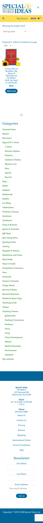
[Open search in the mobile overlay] (21, 115)
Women (8, 341)
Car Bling (6, 203)
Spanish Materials (10, 294)
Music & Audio (9, 263)
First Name (21, 463)
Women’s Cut (10, 164)
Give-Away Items (10, 237)
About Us (21, 415)
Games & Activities (10, 229)
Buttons (5, 198)
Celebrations (8, 207)
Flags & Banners (9, 224)
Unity (7, 333)
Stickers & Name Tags (12, 298)
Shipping (21, 435)
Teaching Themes (10, 311)
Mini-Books (7, 259)
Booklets (6, 190)
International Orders (21, 440)
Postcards (6, 276)
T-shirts (8, 146)
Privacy (21, 425)
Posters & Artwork (10, 281)
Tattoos (5, 307)
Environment (10, 350)
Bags (4, 181)
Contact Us (21, 420)
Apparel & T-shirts (10, 142)
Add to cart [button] (11, 91)
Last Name (21, 474)
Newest (5, 133)
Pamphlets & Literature (12, 268)
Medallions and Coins (12, 255)
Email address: (21, 484)
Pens (4, 272)
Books (5, 185)
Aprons (8, 172)
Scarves (8, 177)
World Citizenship (13, 346)
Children (9, 155)
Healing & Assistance (14, 320)
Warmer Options (12, 151)
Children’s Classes (10, 211)
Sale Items (7, 138)
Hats (7, 168)
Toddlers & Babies (13, 159)
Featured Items (9, 129)
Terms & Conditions (21, 445)
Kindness (9, 324)
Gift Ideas (6, 233)
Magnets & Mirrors (10, 250)
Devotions (6, 216)
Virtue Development (14, 337)
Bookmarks (7, 194)
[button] (3, 18)
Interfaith (9, 354)
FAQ (21, 450)
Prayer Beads (8, 285)
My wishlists (8, 359)
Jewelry (5, 246)
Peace (7, 328)
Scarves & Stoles (9, 289)
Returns (21, 430)
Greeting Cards (9, 242)
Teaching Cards (9, 302)
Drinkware (7, 220)
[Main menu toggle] (38, 7)
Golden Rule (10, 315)
